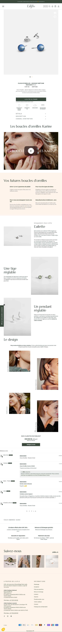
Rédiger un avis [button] (31, 444)
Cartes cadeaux (38, 601)
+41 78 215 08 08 (13, 600)
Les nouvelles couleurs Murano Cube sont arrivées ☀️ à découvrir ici (31, 1)
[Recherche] (49, 6)
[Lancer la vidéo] (31, 151)
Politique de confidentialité (40, 606)
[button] (29, 84)
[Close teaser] (4, 305)
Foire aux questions (38, 589)
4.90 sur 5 (34, 439)
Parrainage (36, 584)
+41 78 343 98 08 (13, 613)
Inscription (36, 586)
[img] (23, 455)
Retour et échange (38, 591)
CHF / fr (45, 6)
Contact (36, 604)
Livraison (36, 594)
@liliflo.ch (55, 552)
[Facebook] (4, 616)
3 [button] (31, 511)
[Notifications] (52, 6)
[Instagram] (7, 616)
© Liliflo (5, 625)
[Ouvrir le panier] (55, 6)
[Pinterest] (11, 616)
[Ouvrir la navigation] (3, 6)
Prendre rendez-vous (39, 599)
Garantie (36, 596)
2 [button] (29, 511)
